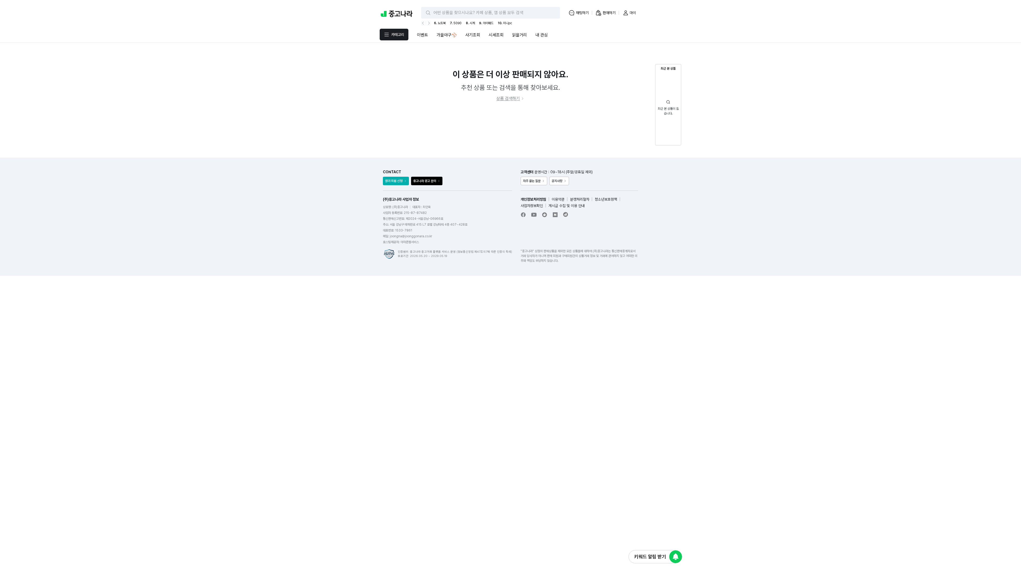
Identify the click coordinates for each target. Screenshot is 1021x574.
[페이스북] (523, 214)
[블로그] (555, 214)
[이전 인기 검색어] (423, 23)
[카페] (544, 214)
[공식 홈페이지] (565, 214)
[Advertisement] (510, 130)
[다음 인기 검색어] (428, 23)
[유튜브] (534, 214)
